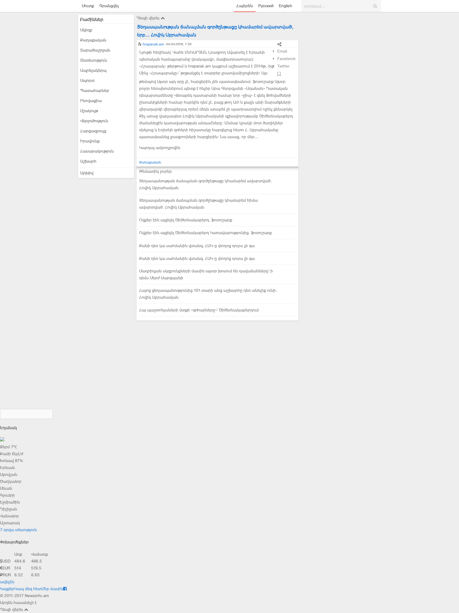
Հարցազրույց (93, 131)
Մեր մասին (52, 588)
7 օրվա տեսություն (18, 529)
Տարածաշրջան (95, 50)
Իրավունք (90, 141)
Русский (266, 6)
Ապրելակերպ (93, 70)
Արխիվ (87, 173)
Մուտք (88, 6)
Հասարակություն (97, 151)
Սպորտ (87, 80)
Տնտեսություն (93, 60)
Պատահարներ (94, 90)
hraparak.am (153, 44)
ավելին (7, 582)
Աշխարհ (88, 161)
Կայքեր (7, 588)
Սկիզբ (86, 30)
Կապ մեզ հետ (27, 588)
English (285, 6)
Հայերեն (244, 6)
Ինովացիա (91, 100)
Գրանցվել (109, 6)
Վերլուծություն (94, 121)
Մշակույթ (89, 110)
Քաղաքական (93, 40)
